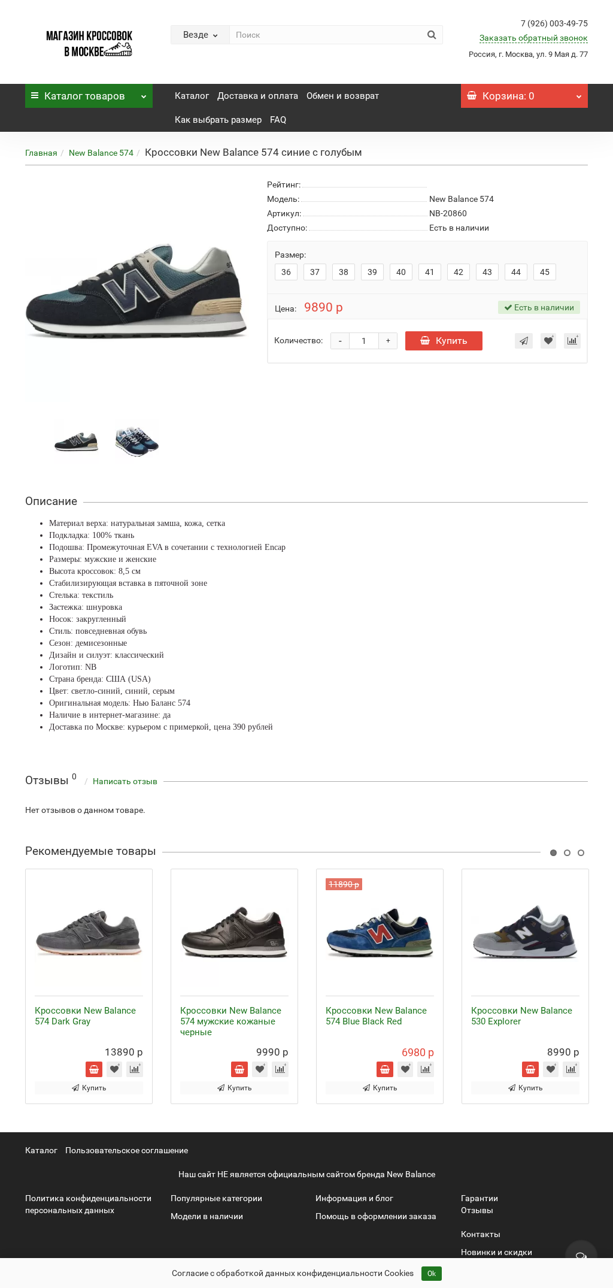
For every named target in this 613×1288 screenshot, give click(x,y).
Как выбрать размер (218, 119)
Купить (452, 340)
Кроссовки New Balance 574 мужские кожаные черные (230, 1021)
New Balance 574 (101, 153)
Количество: (298, 340)
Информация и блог (354, 1198)
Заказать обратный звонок (534, 38)
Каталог (84, 96)
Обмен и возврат (342, 95)
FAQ (278, 119)
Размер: (290, 254)
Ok (431, 1273)
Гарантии (479, 1198)
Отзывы (477, 1210)
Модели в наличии (207, 1216)
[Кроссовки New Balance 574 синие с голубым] (76, 440)
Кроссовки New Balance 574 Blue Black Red (376, 1016)
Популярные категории (216, 1198)
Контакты (480, 1234)
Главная (41, 153)
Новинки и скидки (496, 1252)
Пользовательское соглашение (126, 1150)
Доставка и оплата (257, 95)
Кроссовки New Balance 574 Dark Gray (85, 1016)
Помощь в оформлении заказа (375, 1216)
